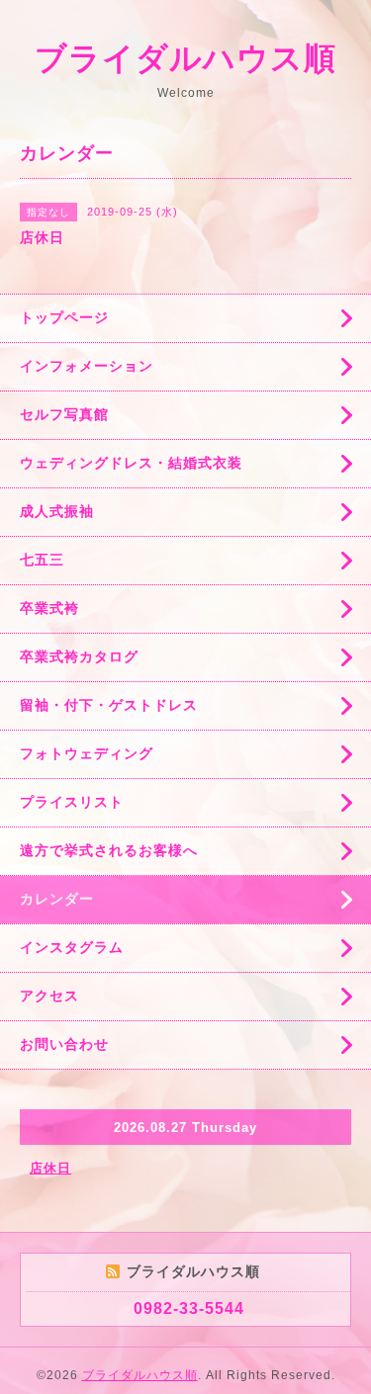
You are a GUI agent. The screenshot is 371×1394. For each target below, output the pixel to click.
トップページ (64, 317)
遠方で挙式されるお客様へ (109, 850)
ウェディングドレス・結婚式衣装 (131, 463)
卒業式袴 (49, 608)
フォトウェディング (86, 753)
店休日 (50, 1168)
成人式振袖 (57, 511)
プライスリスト (72, 802)
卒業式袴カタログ (79, 656)
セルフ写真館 (64, 414)
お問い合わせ (64, 1044)
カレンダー (57, 899)
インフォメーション (86, 366)
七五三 (42, 559)
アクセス (49, 995)
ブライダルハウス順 (185, 58)
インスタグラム (72, 947)
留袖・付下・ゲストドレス (109, 705)
